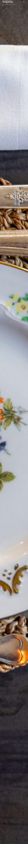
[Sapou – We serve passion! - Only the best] (7, 2)
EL (17, 2)
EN (20, 2)
